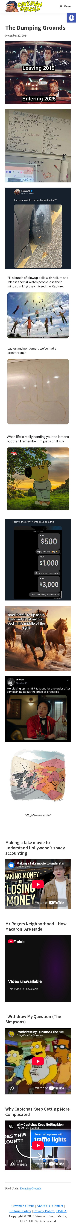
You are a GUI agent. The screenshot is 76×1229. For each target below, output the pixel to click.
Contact (57, 1205)
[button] (71, 18)
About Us (43, 1205)
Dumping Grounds (30, 1188)
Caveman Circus (22, 1205)
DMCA (61, 1210)
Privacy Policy (44, 1210)
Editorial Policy (20, 1210)
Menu (67, 6)
